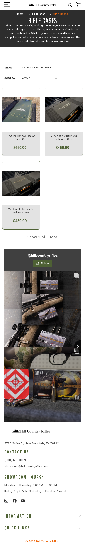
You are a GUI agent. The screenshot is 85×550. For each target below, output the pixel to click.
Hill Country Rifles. (48, 542)
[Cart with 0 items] (78, 4)
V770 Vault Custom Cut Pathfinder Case (64, 137)
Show (8, 68)
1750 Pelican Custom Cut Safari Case (21, 137)
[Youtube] (23, 501)
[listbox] (39, 67)
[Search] (70, 4)
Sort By (9, 78)
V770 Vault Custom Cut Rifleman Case (21, 211)
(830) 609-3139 (15, 460)
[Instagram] (6, 501)
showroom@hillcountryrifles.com (26, 466)
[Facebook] (15, 501)
